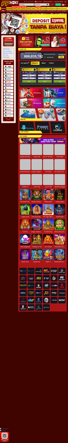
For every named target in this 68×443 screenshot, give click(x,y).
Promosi (64, 8)
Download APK (29, 1)
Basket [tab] (44, 63)
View (60, 55)
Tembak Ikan (54, 8)
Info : (3, 11)
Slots (18, 8)
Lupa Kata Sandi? (58, 1)
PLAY (29, 81)
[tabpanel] (43, 75)
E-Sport (14, 8)
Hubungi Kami (48, 1)
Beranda (4, 8)
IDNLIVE (23, 8)
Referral (59, 8)
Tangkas (48, 8)
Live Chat (39, 1)
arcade (28, 8)
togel (38, 8)
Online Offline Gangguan (8, 118)
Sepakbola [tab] (35, 63)
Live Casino (43, 8)
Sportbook (9, 8)
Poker (33, 8)
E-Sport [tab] (51, 63)
